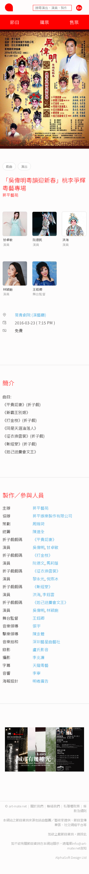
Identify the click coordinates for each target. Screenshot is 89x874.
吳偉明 (38, 547)
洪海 (65, 239)
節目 (15, 22)
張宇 (37, 626)
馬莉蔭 (52, 563)
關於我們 (36, 806)
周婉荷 (38, 524)
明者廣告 (40, 681)
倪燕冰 (52, 579)
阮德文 (38, 563)
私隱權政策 (72, 806)
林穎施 (8, 289)
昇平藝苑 (10, 195)
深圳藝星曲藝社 (46, 642)
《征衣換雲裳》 (46, 571)
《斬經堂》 (42, 586)
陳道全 (38, 531)
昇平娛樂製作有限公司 (52, 516)
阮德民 (37, 239)
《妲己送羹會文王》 (50, 602)
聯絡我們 (53, 806)
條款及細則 (80, 808)
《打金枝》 (42, 555)
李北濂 (38, 657)
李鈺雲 (48, 594)
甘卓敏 (8, 239)
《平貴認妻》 (44, 539)
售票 (74, 22)
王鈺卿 (37, 289)
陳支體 (38, 634)
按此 (83, 834)
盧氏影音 (40, 649)
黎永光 (38, 579)
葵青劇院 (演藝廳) (30, 315)
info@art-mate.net (77, 845)
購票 (44, 22)
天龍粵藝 (40, 665)
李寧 (37, 673)
